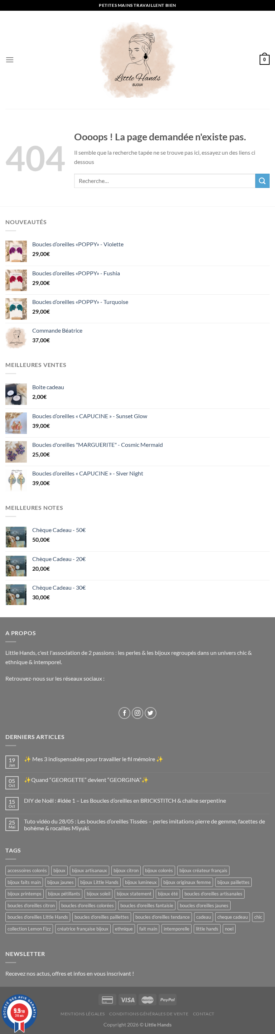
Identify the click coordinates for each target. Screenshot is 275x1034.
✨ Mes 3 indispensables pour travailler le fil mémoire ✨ (93, 758)
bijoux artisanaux (89, 870)
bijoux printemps (25, 894)
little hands (207, 929)
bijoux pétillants (64, 894)
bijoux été (168, 894)
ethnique (124, 929)
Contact (203, 1013)
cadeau (203, 917)
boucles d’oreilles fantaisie (146, 905)
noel (229, 929)
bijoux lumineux (141, 882)
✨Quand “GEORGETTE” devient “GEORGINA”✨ (86, 779)
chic (258, 917)
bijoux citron (126, 870)
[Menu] (9, 59)
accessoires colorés (27, 870)
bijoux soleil (98, 894)
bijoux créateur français (203, 870)
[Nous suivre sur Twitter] (150, 713)
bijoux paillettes (233, 882)
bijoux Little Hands (99, 882)
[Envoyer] (262, 181)
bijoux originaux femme (187, 882)
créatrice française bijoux (82, 929)
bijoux (59, 870)
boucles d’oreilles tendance (162, 917)
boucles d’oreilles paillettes (101, 917)
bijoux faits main (24, 882)
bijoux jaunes (60, 882)
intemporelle (176, 929)
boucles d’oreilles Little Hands (38, 917)
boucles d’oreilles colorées (87, 905)
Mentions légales (83, 1013)
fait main (148, 929)
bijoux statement (134, 894)
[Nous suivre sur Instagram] (138, 713)
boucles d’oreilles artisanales (213, 894)
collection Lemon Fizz (29, 929)
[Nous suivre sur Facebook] (124, 713)
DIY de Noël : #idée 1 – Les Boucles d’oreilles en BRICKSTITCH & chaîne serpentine (125, 800)
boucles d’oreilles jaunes (204, 905)
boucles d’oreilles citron (31, 905)
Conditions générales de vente (148, 1013)
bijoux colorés (159, 870)
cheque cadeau (232, 917)
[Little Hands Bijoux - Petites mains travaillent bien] (137, 60)
